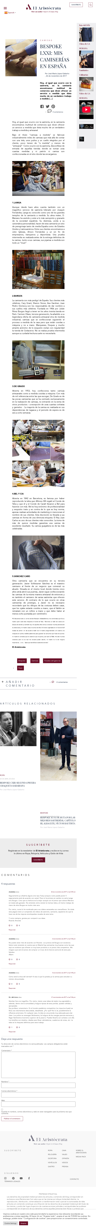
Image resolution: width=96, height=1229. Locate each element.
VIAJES (64, 1154)
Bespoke (21, 661)
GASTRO (51, 1166)
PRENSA (65, 1166)
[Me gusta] (10, 925)
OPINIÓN (65, 1158)
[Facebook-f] (29, 1178)
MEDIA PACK (81, 1157)
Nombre (5, 1082)
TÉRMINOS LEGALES (12, 1181)
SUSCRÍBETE (13, 1150)
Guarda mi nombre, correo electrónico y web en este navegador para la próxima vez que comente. (36, 1112)
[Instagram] (5, 1178)
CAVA (64, 1150)
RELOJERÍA (52, 1154)
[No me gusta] (17, 925)
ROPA (50, 1150)
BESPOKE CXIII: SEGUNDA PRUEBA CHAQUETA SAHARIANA (18, 784)
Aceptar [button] (23, 1223)
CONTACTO (74, 1179)
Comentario (6, 1050)
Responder (12, 930)
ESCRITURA (52, 1158)
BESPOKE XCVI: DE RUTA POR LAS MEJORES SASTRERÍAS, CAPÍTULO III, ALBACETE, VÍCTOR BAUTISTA (58, 820)
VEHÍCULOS (52, 1162)
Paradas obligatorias (52, 661)
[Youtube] (21, 1178)
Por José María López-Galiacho (12, 790)
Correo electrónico (9, 1091)
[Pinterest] (13, 1178)
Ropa (20, 668)
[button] (42, 106)
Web (3, 1100)
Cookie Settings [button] (10, 1223)
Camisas (46, 40)
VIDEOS (65, 1162)
